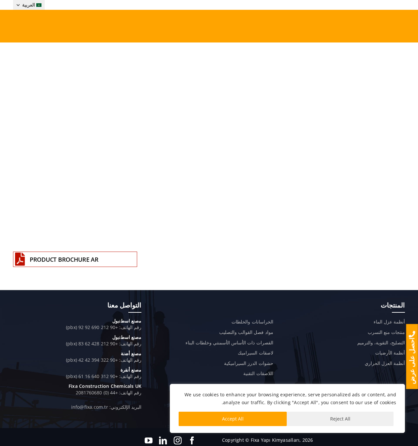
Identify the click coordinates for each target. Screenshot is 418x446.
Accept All (233, 419)
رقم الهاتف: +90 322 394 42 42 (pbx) (103, 360)
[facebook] (192, 440)
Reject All (340, 419)
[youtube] (149, 440)
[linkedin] (163, 440)
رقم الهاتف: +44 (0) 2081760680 (108, 392)
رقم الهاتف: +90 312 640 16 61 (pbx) (103, 376)
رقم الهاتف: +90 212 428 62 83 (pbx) (103, 343)
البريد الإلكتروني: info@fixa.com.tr (106, 407)
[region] (287, 408)
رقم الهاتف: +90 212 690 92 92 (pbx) (103, 327)
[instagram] (178, 440)
